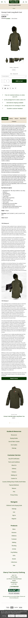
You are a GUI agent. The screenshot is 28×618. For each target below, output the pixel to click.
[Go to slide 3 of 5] (13, 422)
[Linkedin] (13, 88)
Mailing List (14, 475)
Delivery (11, 118)
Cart (14, 512)
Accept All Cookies (21, 616)
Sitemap (14, 448)
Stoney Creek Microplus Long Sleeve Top (14, 416)
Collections (14, 562)
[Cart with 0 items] (26, 2)
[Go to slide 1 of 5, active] (9, 422)
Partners (14, 472)
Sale (14, 565)
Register (14, 518)
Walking (14, 542)
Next (26, 5)
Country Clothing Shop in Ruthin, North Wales (14, 481)
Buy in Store (23, 118)
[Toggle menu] (2, 2)
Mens (14, 529)
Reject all (11, 616)
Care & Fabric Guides (14, 441)
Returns (16, 118)
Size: (14, 73)
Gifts (14, 555)
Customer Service (14, 455)
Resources (14, 435)
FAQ (14, 491)
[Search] (5, 2)
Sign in (14, 515)
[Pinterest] (15, 88)
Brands (14, 559)
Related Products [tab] (14, 378)
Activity (14, 549)
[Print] (8, 88)
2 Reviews (14, 121)
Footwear (14, 539)
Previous (1, 5)
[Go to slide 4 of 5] (16, 422)
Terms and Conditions (14, 462)
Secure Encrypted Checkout (15, 5)
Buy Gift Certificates (14, 458)
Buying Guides (14, 438)
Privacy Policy (14, 495)
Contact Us (14, 478)
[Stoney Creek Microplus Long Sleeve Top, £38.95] (14, 397)
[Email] (5, 88)
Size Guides (14, 445)
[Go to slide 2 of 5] (11, 422)
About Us (14, 465)
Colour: (14, 67)
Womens (14, 532)
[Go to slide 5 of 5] (18, 422)
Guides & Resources (14, 431)
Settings (4, 616)
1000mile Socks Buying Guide (14, 505)
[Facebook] (2, 88)
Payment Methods (14, 485)
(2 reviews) (8, 18)
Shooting (14, 545)
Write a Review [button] (14, 18)
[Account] (23, 2)
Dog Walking (14, 552)
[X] (10, 88)
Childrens (14, 535)
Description (4, 118)
